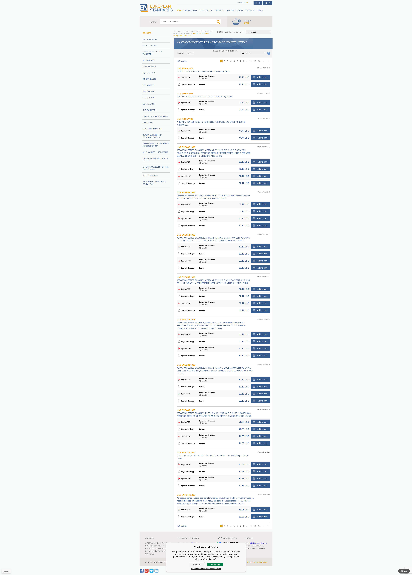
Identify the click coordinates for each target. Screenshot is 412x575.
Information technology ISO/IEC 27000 (154, 183)
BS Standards (164, 543)
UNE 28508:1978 (205, 95)
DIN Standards (149, 79)
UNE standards (149, 110)
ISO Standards (149, 104)
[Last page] (268, 61)
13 (255, 61)
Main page (178, 31)
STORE (180, 10)
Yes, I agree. (215, 564)
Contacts (219, 10)
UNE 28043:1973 (203, 70)
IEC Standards (148, 85)
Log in (258, 3)
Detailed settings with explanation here (206, 569)
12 (250, 61)
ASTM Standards (149, 45)
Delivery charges (234, 10)
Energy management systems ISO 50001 (155, 159)
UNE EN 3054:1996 (213, 237)
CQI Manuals (150, 554)
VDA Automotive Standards (155, 116)
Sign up (267, 3)
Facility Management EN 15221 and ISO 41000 (155, 168)
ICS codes (188, 31)
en (247, 3)
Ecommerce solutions (248, 562)
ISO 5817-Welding (150, 175)
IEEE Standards (149, 91)
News (260, 10)
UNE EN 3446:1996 (214, 413)
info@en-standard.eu (258, 543)
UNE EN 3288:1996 (215, 369)
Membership (191, 10)
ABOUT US (250, 10)
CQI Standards (149, 73)
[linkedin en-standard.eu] (156, 572)
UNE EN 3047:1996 (214, 151)
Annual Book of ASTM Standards (152, 53)
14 (259, 61)
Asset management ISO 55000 (155, 152)
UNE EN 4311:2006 (215, 499)
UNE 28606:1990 (211, 121)
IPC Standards (148, 97)
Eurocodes (147, 122)
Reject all (197, 564)
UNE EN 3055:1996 (213, 280)
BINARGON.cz (262, 562)
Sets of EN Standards (152, 129)
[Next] (263, 61)
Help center (206, 10)
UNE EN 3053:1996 (213, 195)
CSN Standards (149, 66)
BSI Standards (148, 60)
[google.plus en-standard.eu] (147, 572)
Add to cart (262, 77)
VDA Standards (164, 551)
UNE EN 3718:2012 (212, 455)
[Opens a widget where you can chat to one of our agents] (404, 571)
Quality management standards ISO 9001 (152, 136)
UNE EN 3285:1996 (211, 324)
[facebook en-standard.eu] (142, 572)
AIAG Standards (149, 39)
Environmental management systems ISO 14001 (155, 144)
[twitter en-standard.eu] (151, 572)
